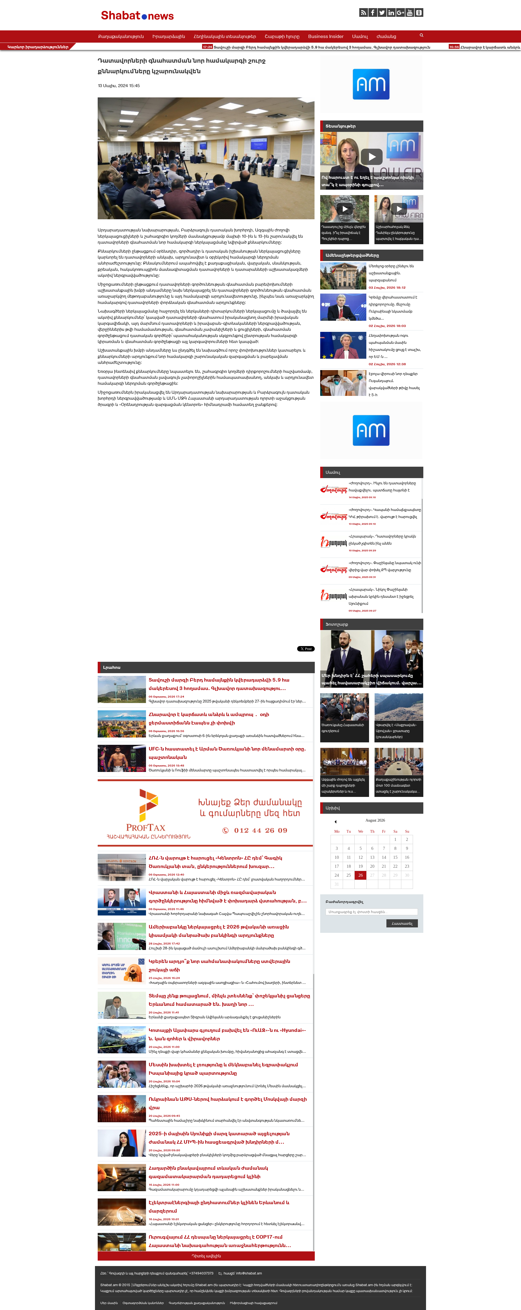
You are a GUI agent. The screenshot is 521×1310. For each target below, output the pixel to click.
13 (372, 857)
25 (349, 875)
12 (360, 857)
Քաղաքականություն (121, 36)
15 (395, 857)
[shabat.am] (138, 21)
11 (349, 857)
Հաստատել (402, 923)
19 (360, 866)
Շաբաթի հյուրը (282, 36)
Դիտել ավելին (206, 1256)
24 (337, 875)
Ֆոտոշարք (337, 624)
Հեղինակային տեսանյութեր (225, 36)
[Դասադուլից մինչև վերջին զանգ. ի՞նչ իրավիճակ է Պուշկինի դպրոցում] (344, 208)
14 (384, 857)
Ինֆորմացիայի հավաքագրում (253, 1303)
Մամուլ (360, 36)
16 (407, 857)
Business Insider (326, 36)
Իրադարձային (169, 36)
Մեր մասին (109, 1303)
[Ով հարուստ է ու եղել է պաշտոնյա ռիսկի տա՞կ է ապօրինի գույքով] (371, 161)
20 (372, 866)
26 (360, 875)
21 (384, 866)
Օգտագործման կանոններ (143, 1303)
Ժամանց (386, 36)
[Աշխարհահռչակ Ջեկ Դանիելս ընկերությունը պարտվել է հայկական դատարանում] (398, 208)
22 (395, 866)
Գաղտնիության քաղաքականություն (197, 1303)
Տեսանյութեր (341, 126)
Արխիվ (333, 808)
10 (337, 857)
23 (407, 866)
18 (349, 866)
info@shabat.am (249, 1273)
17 (337, 866)
